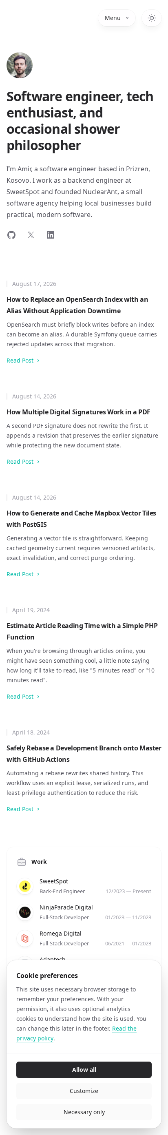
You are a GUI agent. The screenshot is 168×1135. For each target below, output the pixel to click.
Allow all (84, 1069)
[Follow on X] (31, 234)
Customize (84, 1091)
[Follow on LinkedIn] (50, 234)
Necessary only (84, 1112)
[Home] (20, 65)
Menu (113, 18)
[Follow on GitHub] (11, 234)
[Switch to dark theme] (151, 18)
